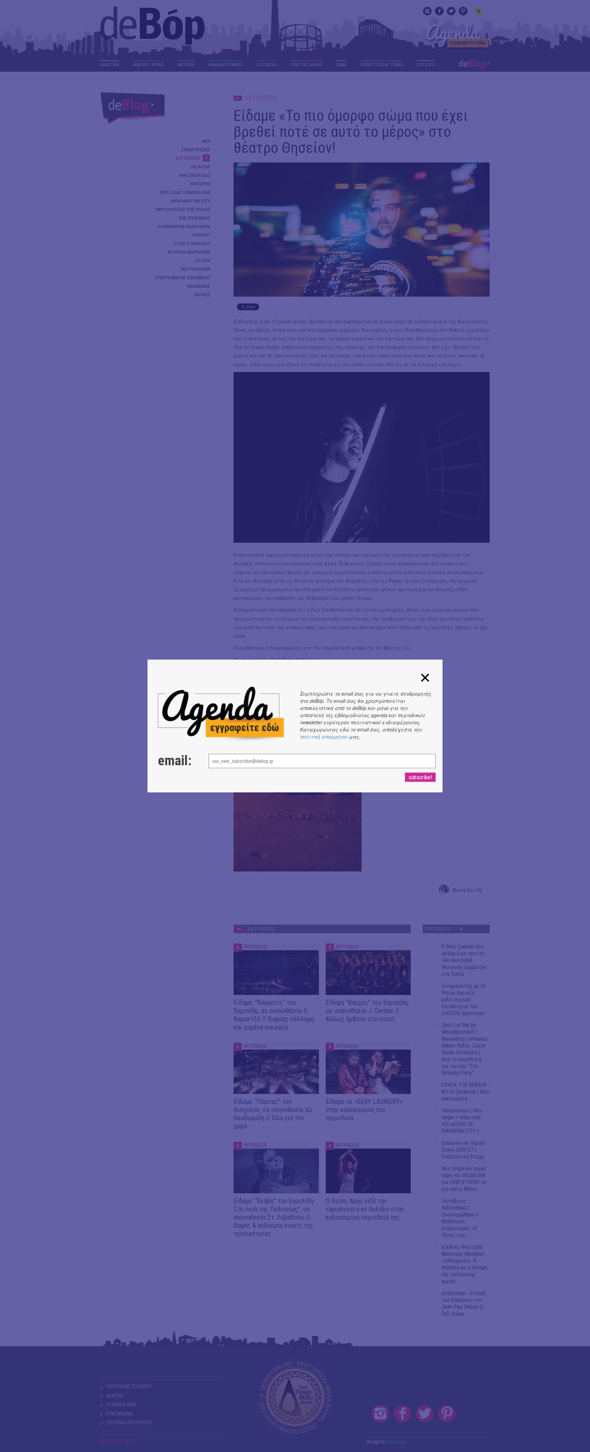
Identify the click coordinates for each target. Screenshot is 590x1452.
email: (175, 761)
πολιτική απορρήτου (324, 736)
